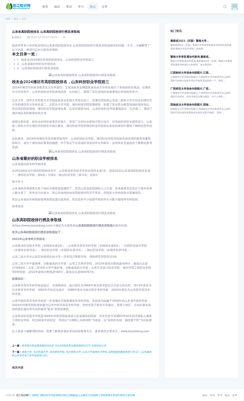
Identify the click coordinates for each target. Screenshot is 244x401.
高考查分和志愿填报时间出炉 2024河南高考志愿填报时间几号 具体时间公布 (64, 345)
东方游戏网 (91, 395)
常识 (212, 395)
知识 (204, 395)
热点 (16, 18)
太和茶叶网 (116, 395)
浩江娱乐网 (129, 395)
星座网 (57, 395)
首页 (8, 18)
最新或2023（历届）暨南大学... (189, 40)
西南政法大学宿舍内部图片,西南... (190, 104)
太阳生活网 (67, 395)
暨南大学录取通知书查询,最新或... (190, 56)
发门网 (39, 395)
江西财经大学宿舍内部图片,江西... (190, 72)
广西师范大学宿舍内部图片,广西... (190, 88)
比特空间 (48, 395)
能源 (75, 395)
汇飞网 (32, 395)
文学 (234, 395)
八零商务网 (104, 395)
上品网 (81, 395)
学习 (219, 395)
